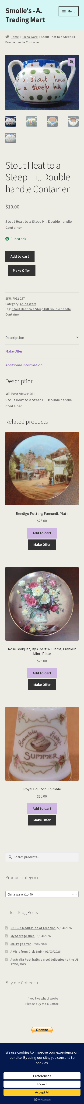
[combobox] (42, 894)
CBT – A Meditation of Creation (33, 928)
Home (15, 37)
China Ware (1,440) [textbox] (40, 894)
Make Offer (21, 270)
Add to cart (19, 256)
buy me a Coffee (47, 1004)
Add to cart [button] (42, 533)
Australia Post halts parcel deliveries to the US (44, 959)
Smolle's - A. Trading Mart (25, 15)
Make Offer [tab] (13, 351)
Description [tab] (14, 337)
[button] (71, 62)
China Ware (30, 37)
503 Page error (20, 944)
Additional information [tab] (23, 365)
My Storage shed (22, 936)
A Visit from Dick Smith (27, 951)
